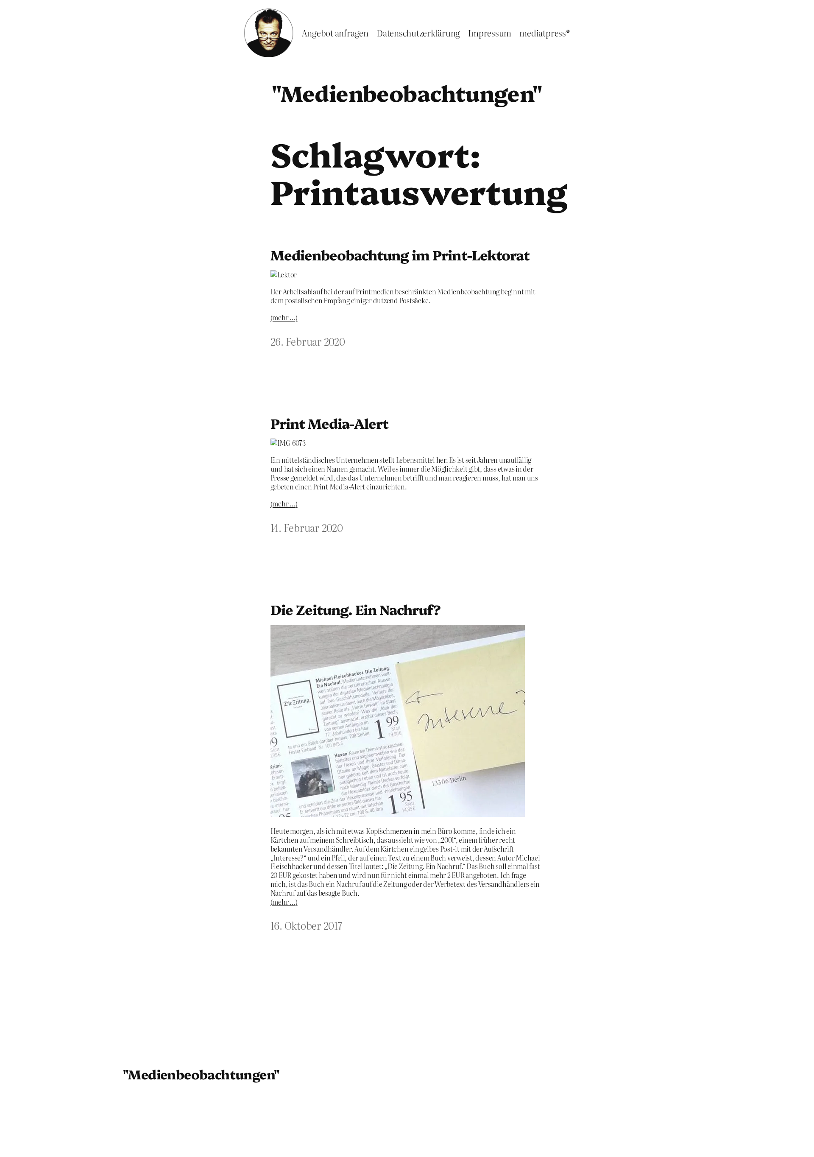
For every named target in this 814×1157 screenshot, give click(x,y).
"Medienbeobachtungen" (407, 92)
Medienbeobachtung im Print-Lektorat (400, 254)
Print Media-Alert (329, 422)
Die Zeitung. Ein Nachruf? (355, 609)
